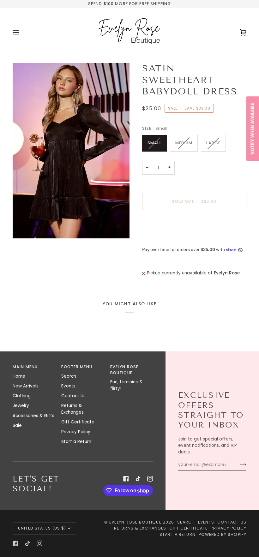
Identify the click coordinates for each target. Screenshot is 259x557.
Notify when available (253, 128)
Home (19, 376)
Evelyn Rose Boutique (135, 522)
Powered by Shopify (222, 534)
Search (68, 376)
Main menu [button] (25, 366)
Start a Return (76, 442)
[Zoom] (71, 150)
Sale (17, 425)
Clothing (22, 396)
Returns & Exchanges (72, 409)
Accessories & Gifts (33, 416)
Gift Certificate (77, 422)
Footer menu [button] (76, 366)
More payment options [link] (166, 239)
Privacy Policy (75, 432)
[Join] (238, 465)
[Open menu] (22, 32)
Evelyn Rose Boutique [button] (124, 369)
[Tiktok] (138, 479)
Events (68, 386)
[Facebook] (126, 479)
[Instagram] (150, 479)
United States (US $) (42, 528)
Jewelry (21, 406)
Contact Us (73, 396)
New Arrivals (26, 386)
